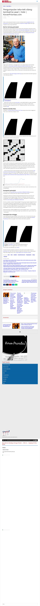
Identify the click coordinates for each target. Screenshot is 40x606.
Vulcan (33, 29)
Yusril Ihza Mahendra (6, 368)
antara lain (18, 29)
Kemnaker (5, 370)
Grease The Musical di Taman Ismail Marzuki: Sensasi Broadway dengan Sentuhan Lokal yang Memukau (27, 327)
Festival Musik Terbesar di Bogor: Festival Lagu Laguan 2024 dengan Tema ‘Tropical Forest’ (33, 299)
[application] (20, 440)
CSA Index (4, 379)
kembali (15, 254)
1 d (4, 243)
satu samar (17, 102)
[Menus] (37, 1)
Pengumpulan (28, 254)
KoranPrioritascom (21, 254)
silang (33, 254)
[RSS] (18, 276)
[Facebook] (11, 276)
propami (4, 381)
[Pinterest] (16, 276)
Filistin (18, 247)
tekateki (5, 256)
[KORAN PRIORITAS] (6, 1)
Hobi (11, 254)
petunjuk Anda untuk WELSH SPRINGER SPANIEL (20, 192)
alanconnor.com (6, 251)
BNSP (4, 383)
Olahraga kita (5, 377)
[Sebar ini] (4, 284)
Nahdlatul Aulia (5, 366)
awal (8, 254)
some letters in (11, 244)
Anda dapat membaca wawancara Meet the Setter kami (19, 66)
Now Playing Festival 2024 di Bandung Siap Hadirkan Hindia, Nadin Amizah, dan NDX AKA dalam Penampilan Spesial (20, 308)
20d (4, 99)
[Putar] (3, 440)
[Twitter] (13, 276)
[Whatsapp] (16, 284)
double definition (7, 100)
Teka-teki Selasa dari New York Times (15, 110)
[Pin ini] (10, 284)
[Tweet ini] (7, 284)
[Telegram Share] (13, 284)
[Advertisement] (20, 392)
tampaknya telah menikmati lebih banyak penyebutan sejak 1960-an (16, 174)
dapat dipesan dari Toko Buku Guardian (23, 252)
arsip (8, 106)
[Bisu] (33, 440)
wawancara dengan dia (24, 23)
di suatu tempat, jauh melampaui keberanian (15, 199)
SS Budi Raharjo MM (6, 364)
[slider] (36, 440)
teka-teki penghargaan (25, 29)
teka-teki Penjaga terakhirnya (15, 73)
